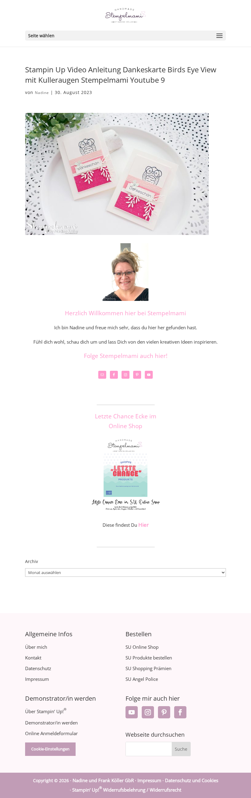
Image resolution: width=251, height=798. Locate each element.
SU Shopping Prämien (148, 668)
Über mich (36, 647)
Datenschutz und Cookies (191, 780)
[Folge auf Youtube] (132, 712)
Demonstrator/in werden (51, 723)
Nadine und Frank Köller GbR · (105, 780)
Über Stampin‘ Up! (45, 711)
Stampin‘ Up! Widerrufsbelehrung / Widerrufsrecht (126, 790)
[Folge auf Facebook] (180, 712)
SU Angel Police (142, 679)
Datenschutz (38, 668)
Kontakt (33, 658)
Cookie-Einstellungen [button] (50, 749)
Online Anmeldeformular (51, 733)
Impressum (37, 679)
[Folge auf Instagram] (148, 712)
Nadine (42, 92)
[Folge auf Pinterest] (164, 712)
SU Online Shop (142, 647)
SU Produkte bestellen (149, 658)
